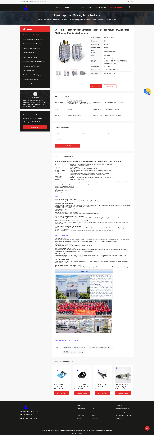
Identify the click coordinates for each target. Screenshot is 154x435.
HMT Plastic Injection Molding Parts (74, 347)
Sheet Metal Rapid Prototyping (32, 75)
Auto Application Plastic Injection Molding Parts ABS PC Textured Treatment (102, 387)
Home (40, 19)
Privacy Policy (95, 418)
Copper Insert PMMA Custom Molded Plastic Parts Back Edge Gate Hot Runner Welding (81, 387)
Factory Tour (80, 412)
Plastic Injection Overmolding (31, 48)
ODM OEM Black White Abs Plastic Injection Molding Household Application (121, 387)
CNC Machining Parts (29, 70)
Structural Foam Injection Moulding (33, 39)
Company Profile (81, 408)
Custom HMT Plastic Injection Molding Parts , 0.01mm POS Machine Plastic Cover (61, 387)
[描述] (129, 7)
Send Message (67, 146)
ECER (110, 430)
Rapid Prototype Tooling (30, 57)
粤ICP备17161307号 (77, 433)
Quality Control (80, 415)
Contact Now (35, 127)
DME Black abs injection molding (73, 352)
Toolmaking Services (29, 52)
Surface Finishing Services (30, 79)
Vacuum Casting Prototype (31, 66)
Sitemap (94, 415)
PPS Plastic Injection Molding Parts (100, 347)
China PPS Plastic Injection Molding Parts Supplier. (54, 430)
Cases (93, 412)
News (93, 408)
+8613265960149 (35, 122)
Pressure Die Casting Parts (31, 84)
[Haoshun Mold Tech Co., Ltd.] (26, 7)
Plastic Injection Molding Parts (52, 19)
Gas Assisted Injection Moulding (32, 44)
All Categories (118, 418)
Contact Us (79, 418)
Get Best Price (96, 86)
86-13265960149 (37, 118)
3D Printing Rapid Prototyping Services (34, 61)
